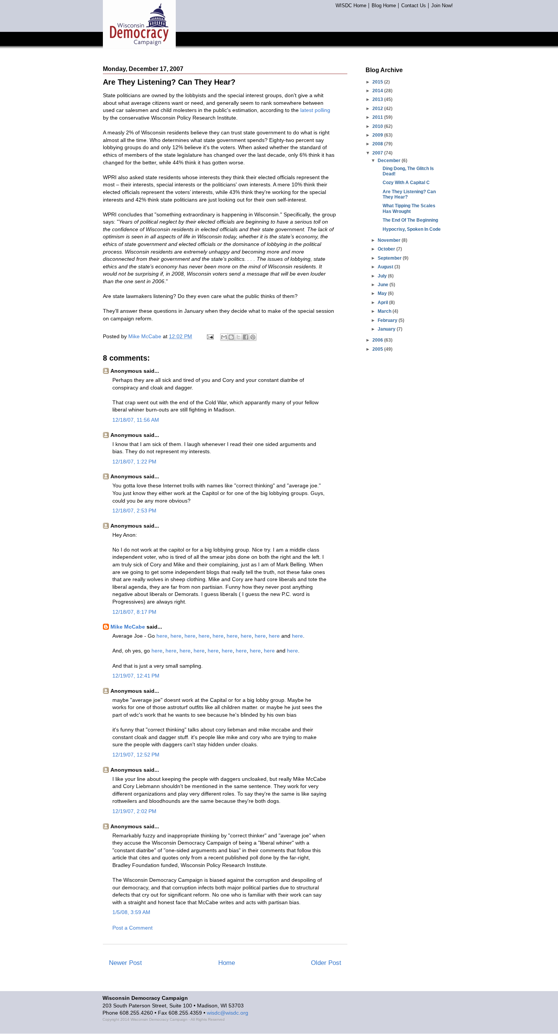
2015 (378, 82)
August (386, 267)
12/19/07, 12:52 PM (135, 755)
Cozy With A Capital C (406, 182)
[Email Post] (209, 336)
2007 (378, 153)
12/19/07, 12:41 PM (135, 676)
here (161, 636)
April (383, 302)
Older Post (326, 962)
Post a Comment (132, 928)
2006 (378, 340)
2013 (378, 99)
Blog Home (384, 5)
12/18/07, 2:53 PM (134, 511)
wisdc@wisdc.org (227, 1013)
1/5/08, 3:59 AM (131, 912)
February (388, 320)
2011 (378, 117)
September (390, 258)
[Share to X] (238, 337)
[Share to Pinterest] (253, 337)
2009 (378, 135)
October (387, 249)
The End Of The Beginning (410, 220)
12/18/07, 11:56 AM (135, 420)
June (383, 284)
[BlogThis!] (231, 337)
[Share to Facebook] (245, 337)
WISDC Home (351, 5)
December (390, 160)
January (387, 329)
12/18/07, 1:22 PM (134, 462)
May (383, 293)
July (383, 276)
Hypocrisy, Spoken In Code (412, 229)
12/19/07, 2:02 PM (134, 811)
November (390, 240)
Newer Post (125, 962)
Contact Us (413, 5)
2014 (378, 90)
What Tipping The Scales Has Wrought (409, 208)
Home (226, 962)
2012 (378, 108)
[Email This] (224, 337)
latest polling (315, 110)
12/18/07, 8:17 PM (134, 612)
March (385, 311)
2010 (378, 126)
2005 (378, 349)
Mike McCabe (127, 627)
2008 (378, 144)
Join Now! (442, 5)
